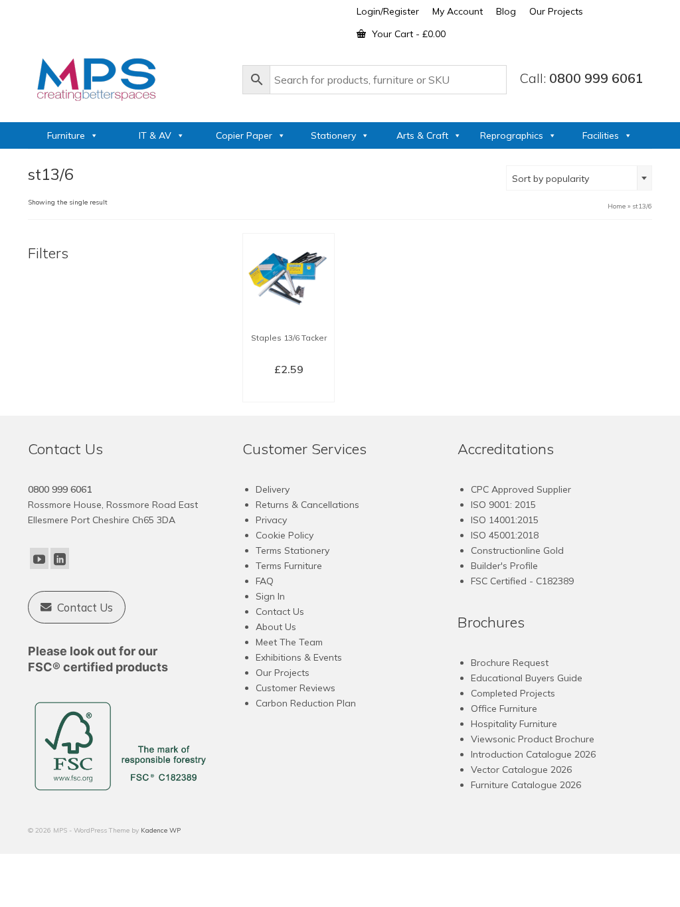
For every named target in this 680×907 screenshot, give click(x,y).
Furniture (66, 135)
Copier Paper (244, 135)
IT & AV (155, 135)
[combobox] (579, 178)
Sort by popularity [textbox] (550, 179)
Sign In (270, 596)
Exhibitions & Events (299, 657)
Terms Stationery (292, 550)
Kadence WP (161, 830)
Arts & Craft (422, 135)
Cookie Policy (284, 535)
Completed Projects (513, 693)
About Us (276, 627)
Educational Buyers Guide (526, 678)
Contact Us (280, 612)
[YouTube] (39, 558)
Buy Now (289, 391)
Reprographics (511, 135)
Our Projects (282, 673)
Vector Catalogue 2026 (521, 770)
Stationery (333, 135)
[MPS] (128, 77)
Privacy (271, 520)
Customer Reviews (295, 688)
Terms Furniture (289, 566)
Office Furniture (504, 708)
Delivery (273, 489)
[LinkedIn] (59, 558)
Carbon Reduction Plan (306, 703)
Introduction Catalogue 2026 (533, 754)
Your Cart (407, 34)
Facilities (600, 135)
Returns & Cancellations (307, 505)
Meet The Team (289, 642)
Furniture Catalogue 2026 (526, 785)
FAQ (265, 581)
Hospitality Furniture (514, 724)
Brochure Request (510, 663)
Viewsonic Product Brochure (532, 739)
